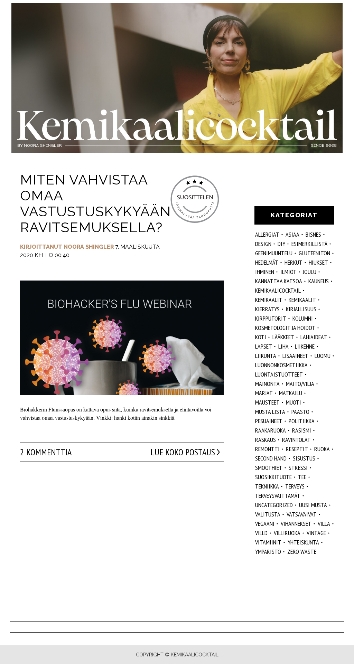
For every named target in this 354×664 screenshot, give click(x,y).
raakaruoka (270, 430)
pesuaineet (268, 421)
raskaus (265, 440)
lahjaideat (313, 337)
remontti (267, 449)
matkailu (290, 393)
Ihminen (264, 272)
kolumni (302, 318)
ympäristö (268, 552)
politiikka (302, 421)
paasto (300, 412)
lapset (263, 346)
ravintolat (296, 440)
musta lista (270, 412)
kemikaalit (302, 300)
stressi (298, 468)
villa (324, 524)
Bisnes (313, 234)
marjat (264, 393)
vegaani (264, 524)
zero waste (301, 552)
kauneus (318, 281)
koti (260, 337)
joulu (309, 272)
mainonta (267, 384)
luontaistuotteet (279, 374)
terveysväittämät (277, 496)
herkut (293, 262)
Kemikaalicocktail (278, 290)
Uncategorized (274, 505)
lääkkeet (283, 337)
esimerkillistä (309, 244)
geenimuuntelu (273, 253)
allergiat (267, 234)
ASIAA (292, 234)
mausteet (267, 402)
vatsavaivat (302, 514)
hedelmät (266, 262)
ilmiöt (288, 272)
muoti (293, 402)
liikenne (305, 346)
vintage (316, 533)
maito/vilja (300, 384)
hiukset (318, 262)
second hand (271, 458)
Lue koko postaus (182, 452)
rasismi (301, 430)
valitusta (267, 514)
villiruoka (287, 533)
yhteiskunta (303, 542)
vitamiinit (268, 542)
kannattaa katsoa (278, 281)
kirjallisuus (301, 309)
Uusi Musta (313, 505)
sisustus (304, 458)
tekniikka (267, 486)
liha (283, 346)
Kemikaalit (268, 300)
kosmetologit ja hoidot (285, 328)
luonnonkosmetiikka (281, 365)
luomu (322, 356)
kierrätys (267, 309)
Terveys (295, 486)
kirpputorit (270, 318)
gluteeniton (314, 253)
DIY (281, 244)
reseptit (297, 449)
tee (302, 477)
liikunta (265, 356)
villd (261, 533)
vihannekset (296, 524)
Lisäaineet (295, 356)
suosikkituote (273, 477)
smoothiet (268, 468)
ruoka (322, 449)
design (263, 244)
